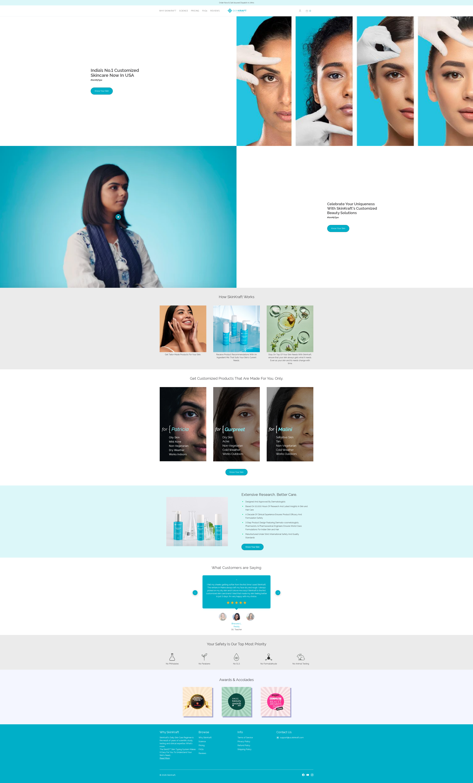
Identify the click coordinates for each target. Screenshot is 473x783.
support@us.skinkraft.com (292, 737)
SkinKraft (171, 775)
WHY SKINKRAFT (167, 11)
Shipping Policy (244, 749)
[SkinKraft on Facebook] (303, 775)
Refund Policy (243, 745)
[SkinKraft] (237, 10)
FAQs (204, 11)
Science (202, 741)
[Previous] (195, 592)
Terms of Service (245, 737)
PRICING (195, 11)
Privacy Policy (243, 741)
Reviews (202, 753)
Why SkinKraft (205, 737)
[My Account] (300, 11)
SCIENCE (183, 11)
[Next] (277, 592)
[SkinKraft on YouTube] (307, 775)
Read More (165, 758)
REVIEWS (215, 11)
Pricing (202, 745)
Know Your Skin (102, 91)
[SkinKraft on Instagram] (312, 775)
